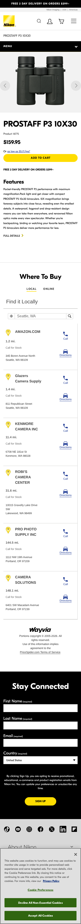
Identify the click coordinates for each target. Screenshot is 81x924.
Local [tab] (31, 289)
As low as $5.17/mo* (18, 151)
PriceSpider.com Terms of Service (40, 652)
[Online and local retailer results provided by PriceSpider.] (40, 628)
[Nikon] (9, 21)
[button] (6, 4)
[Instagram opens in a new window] (29, 829)
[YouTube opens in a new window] (18, 829)
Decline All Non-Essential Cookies (40, 902)
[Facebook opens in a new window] (40, 829)
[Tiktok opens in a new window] (6, 829)
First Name (17, 701)
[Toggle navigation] (74, 21)
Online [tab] (48, 289)
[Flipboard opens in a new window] (74, 829)
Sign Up (45, 801)
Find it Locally (22, 301)
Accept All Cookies (40, 915)
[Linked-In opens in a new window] (63, 829)
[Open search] (39, 21)
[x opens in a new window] (51, 829)
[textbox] (40, 316)
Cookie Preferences (40, 890)
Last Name (17, 718)
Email (13, 735)
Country (15, 753)
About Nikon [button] (22, 847)
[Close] (76, 854)
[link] (66, 352)
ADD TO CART (40, 157)
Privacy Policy (51, 881)
